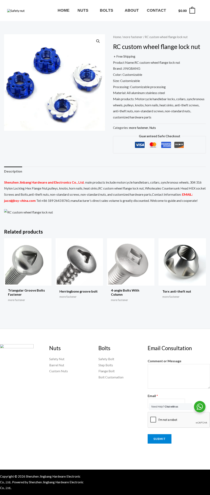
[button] (98, 41)
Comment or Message (164, 361)
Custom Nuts (58, 371)
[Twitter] (187, 477)
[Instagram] (196, 477)
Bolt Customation (110, 377)
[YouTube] (179, 477)
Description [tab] (13, 171)
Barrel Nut (56, 365)
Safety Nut (56, 359)
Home (117, 37)
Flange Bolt (106, 371)
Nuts (153, 127)
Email (153, 396)
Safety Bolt (106, 359)
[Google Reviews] (205, 477)
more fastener (133, 37)
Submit (159, 439)
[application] (90, 10)
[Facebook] (170, 477)
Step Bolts (105, 365)
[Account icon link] (201, 10)
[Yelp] (172, 483)
